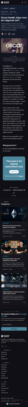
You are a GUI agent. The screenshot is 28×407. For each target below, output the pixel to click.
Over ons (3, 384)
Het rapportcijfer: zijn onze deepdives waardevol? (11, 259)
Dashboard (4, 367)
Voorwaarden (4, 392)
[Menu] (25, 2)
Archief (3, 375)
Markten (3, 356)
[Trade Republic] (18, 190)
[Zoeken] (22, 2)
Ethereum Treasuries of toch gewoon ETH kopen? (12, 226)
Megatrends (4, 358)
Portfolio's (3, 369)
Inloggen (20, 176)
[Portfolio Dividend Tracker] (14, 193)
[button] (14, 404)
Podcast (3, 373)
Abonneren (14, 172)
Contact (3, 386)
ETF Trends (4, 354)
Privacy (3, 390)
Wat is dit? (14, 195)
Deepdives (12, 8)
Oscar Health (15, 70)
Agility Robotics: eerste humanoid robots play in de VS (13, 292)
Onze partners (5, 388)
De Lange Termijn (9, 398)
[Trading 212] (7, 190)
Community (4, 371)
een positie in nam (11, 77)
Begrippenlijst (4, 378)
